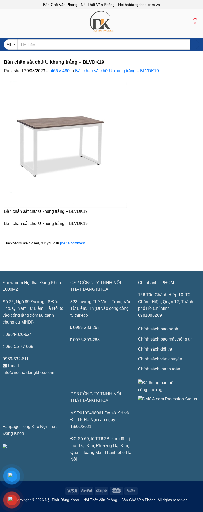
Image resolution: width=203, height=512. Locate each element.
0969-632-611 (16, 359)
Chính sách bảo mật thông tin (165, 339)
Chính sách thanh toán (159, 369)
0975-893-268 (86, 340)
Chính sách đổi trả (155, 349)
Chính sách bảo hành (158, 329)
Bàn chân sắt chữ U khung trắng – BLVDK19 (117, 71)
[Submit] (194, 45)
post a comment (72, 243)
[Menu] (7, 25)
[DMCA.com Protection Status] (167, 398)
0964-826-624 (19, 334)
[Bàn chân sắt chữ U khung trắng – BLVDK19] (65, 144)
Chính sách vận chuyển (160, 359)
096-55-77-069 (19, 346)
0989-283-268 (86, 327)
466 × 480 (60, 71)
